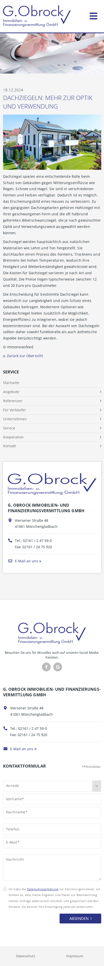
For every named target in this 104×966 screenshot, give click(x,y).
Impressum (74, 956)
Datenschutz (25, 956)
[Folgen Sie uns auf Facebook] (46, 667)
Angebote (11, 391)
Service (9, 428)
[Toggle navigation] (93, 15)
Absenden (79, 918)
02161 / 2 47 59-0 (37, 540)
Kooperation (13, 437)
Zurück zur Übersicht (25, 355)
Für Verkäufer (14, 409)
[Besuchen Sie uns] (57, 667)
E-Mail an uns (26, 561)
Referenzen (12, 400)
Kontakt (9, 445)
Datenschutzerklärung (43, 889)
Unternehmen (15, 419)
